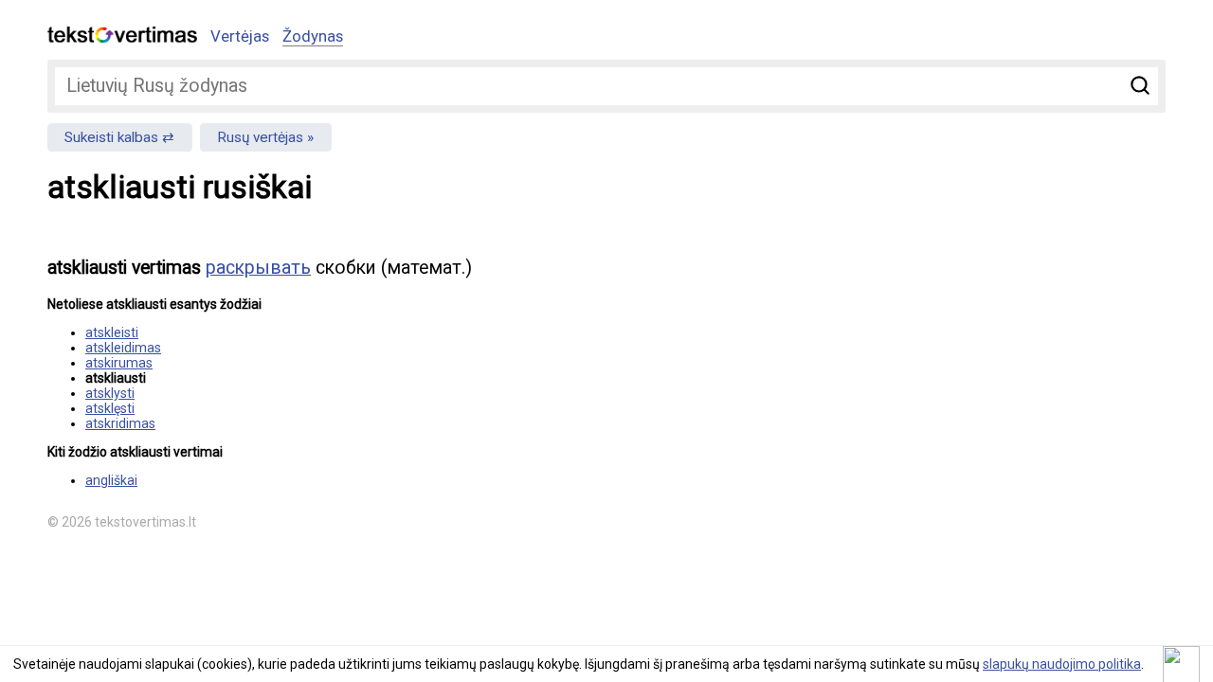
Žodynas (312, 36)
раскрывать (258, 267)
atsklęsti (110, 408)
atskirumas (119, 362)
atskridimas (120, 423)
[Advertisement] (966, 375)
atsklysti (110, 393)
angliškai (111, 480)
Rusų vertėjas (260, 137)
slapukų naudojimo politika (1062, 664)
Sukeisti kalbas (111, 137)
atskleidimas (123, 347)
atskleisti (111, 332)
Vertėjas (239, 36)
